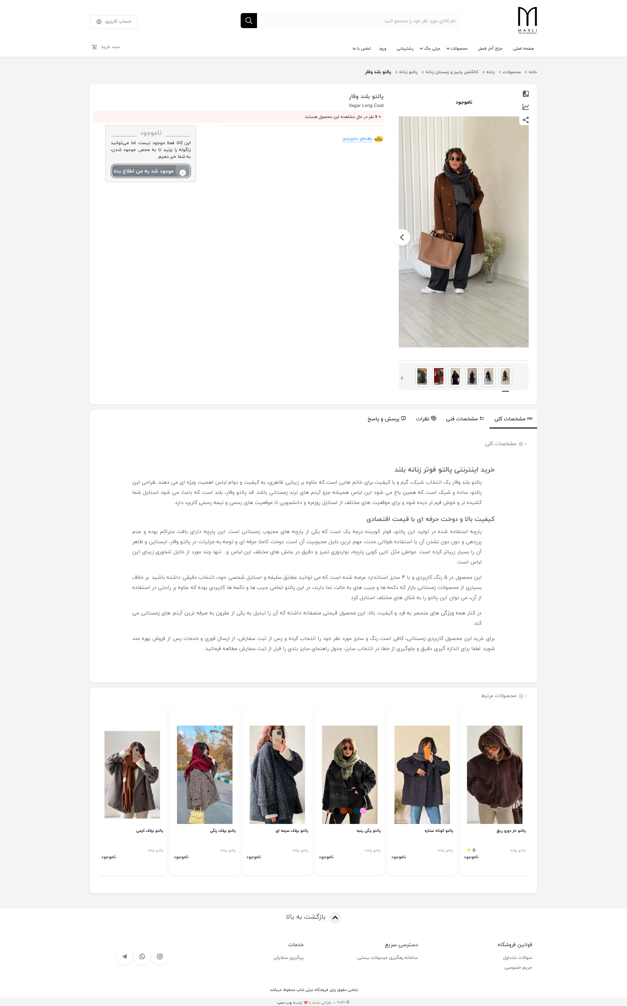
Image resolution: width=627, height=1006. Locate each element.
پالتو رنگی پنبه (369, 831)
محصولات (459, 48)
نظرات (422, 418)
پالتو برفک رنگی (223, 831)
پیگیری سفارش (289, 957)
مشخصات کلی (509, 418)
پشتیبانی (405, 48)
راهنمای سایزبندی (357, 138)
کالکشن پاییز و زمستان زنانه (452, 71)
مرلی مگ (432, 48)
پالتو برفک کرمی (149, 831)
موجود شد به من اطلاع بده (143, 171)
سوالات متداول (517, 957)
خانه (533, 71)
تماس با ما (362, 48)
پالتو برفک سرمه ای (292, 831)
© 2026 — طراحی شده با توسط (313, 1002)
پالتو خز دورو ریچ (511, 831)
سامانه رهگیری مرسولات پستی (387, 957)
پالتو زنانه (408, 71)
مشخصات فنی (462, 418)
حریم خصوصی (518, 967)
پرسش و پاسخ (383, 418)
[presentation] (525, 237)
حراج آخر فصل (490, 48)
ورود (382, 48)
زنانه (490, 71)
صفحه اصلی (523, 48)
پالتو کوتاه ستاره (439, 831)
